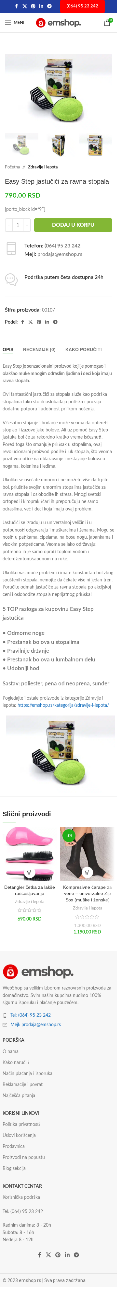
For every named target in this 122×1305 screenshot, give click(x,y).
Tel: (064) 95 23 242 (30, 1015)
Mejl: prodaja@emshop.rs (35, 1025)
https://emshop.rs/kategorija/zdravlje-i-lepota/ (63, 705)
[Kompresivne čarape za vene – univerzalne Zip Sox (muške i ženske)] (87, 854)
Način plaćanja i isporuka (27, 1073)
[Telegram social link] (49, 6)
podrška (13, 1040)
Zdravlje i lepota (43, 167)
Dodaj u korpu (73, 225)
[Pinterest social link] (33, 6)
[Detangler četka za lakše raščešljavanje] (30, 854)
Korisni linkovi (21, 1113)
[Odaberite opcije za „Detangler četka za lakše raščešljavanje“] (29, 872)
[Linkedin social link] (41, 6)
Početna (12, 167)
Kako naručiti (16, 1062)
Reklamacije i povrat (23, 1084)
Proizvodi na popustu (24, 1157)
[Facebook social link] (16, 6)
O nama (11, 1051)
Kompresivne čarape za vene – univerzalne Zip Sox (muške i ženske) (87, 893)
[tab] (8, 349)
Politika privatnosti (21, 1124)
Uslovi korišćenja (19, 1135)
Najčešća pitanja (19, 1095)
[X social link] (24, 6)
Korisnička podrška (21, 1197)
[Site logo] (58, 22)
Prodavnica (14, 1146)
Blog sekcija (14, 1168)
